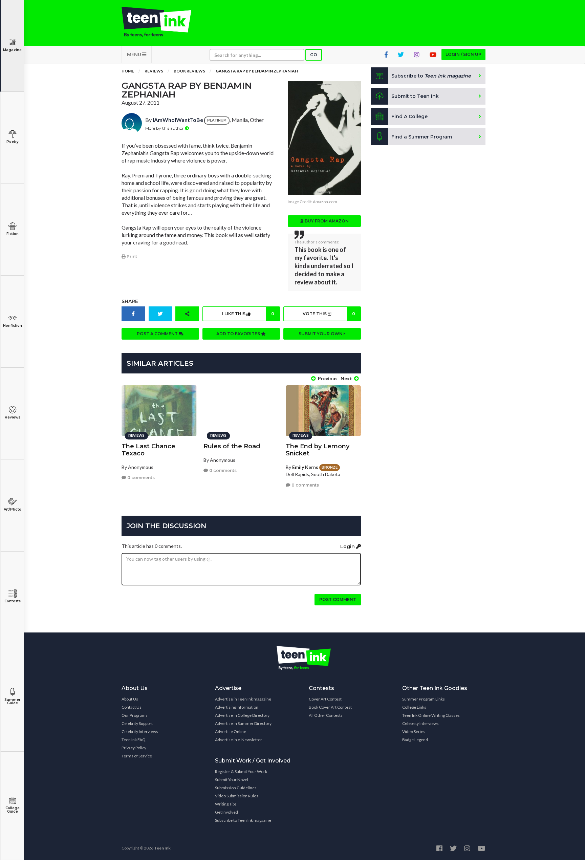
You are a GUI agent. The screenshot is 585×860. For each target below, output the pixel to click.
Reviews (12, 417)
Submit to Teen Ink (415, 96)
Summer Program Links (423, 699)
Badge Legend (415, 739)
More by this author (165, 128)
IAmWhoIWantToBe (178, 119)
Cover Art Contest (325, 699)
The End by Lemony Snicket (317, 450)
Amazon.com (325, 201)
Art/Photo (12, 509)
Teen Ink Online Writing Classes (431, 715)
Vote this (329, 313)
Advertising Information (236, 707)
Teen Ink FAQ (134, 739)
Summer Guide (12, 701)
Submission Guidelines (236, 787)
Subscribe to (431, 76)
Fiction (12, 234)
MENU (134, 54)
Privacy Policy (134, 747)
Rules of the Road (231, 446)
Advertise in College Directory (242, 715)
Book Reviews (189, 70)
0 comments (140, 477)
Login (348, 546)
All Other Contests (326, 715)
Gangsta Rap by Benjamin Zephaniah (257, 70)
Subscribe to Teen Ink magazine (243, 820)
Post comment (337, 599)
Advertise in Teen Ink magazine (243, 699)
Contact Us (132, 707)
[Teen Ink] (163, 22)
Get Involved (226, 812)
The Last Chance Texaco (148, 450)
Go (313, 54)
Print (131, 256)
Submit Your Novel (231, 779)
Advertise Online (230, 731)
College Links (414, 707)
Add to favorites (238, 333)
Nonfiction (12, 325)
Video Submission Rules (236, 795)
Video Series (413, 731)
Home (128, 70)
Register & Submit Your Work (241, 771)
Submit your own (321, 333)
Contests (12, 601)
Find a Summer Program (421, 137)
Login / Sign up (463, 54)
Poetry (12, 141)
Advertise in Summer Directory (243, 723)
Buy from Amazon (326, 220)
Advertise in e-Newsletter (238, 739)
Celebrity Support (137, 723)
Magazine (12, 50)
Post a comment (158, 333)
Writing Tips (226, 804)
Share (130, 301)
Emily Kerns (305, 467)
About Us (130, 699)
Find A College (409, 116)
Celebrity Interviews (140, 731)
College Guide (12, 810)
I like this (248, 313)
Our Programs (135, 715)
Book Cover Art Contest (330, 707)
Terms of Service (137, 755)
